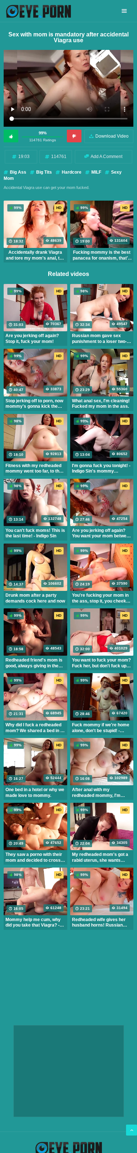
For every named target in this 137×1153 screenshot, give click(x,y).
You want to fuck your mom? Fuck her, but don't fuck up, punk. (101, 663)
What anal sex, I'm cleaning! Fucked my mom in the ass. (101, 403)
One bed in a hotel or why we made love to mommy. (34, 792)
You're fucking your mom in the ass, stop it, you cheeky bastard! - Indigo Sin (100, 598)
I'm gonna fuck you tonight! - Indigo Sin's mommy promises (101, 468)
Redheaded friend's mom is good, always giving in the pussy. (33, 663)
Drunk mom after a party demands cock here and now (35, 598)
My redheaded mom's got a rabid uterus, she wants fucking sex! (100, 857)
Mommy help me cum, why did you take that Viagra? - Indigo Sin (33, 922)
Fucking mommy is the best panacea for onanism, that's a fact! (101, 255)
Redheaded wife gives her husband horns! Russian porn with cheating (99, 922)
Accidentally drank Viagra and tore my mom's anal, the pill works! (35, 255)
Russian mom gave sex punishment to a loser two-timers (99, 338)
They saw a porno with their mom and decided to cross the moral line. (33, 857)
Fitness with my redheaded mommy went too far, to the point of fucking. (33, 468)
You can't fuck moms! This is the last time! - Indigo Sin (35, 533)
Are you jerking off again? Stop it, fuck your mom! (32, 338)
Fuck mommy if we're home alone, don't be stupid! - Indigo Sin (100, 727)
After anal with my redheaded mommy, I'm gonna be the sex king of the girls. (101, 792)
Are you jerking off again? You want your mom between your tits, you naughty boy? (102, 533)
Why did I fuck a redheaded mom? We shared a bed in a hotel (34, 727)
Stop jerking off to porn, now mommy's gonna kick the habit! (34, 403)
